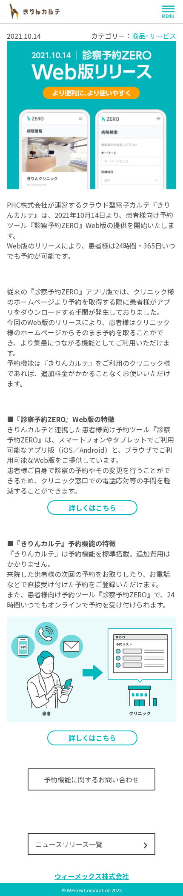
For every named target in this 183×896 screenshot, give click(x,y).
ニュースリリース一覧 (69, 844)
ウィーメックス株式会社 (91, 876)
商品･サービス (154, 36)
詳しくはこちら (92, 507)
